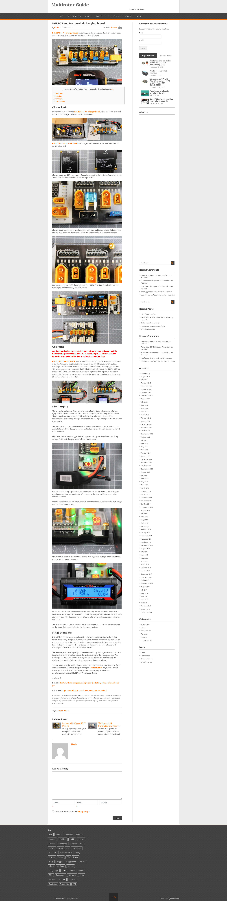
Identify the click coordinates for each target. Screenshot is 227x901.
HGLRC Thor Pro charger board (65, 33)
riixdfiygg (144, 292)
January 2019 (145, 533)
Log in (143, 652)
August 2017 (145, 587)
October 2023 (146, 373)
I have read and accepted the (72, 811)
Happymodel (71, 861)
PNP (50, 875)
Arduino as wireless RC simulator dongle (159, 92)
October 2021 (146, 431)
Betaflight (69, 835)
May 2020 (144, 482)
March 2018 (145, 564)
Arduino (59, 835)
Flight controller (66, 852)
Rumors (128, 16)
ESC (67, 848)
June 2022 (144, 405)
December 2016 (146, 612)
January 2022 (145, 421)
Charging (58, 96)
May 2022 (144, 408)
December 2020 (146, 459)
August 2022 (145, 399)
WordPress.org (146, 662)
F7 (50, 852)
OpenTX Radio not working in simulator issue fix (161, 100)
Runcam (62, 879)
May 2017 (144, 596)
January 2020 (145, 494)
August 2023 (145, 376)
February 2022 (146, 418)
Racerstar (72, 875)
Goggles (60, 861)
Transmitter (64, 884)
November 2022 (146, 389)
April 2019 (144, 523)
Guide (143, 628)
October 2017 (146, 580)
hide (112, 89)
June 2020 (144, 478)
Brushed (52, 839)
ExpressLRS (76, 848)
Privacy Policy (83, 811)
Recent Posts (166, 56)
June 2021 (144, 443)
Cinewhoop (63, 843)
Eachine (52, 848)
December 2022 (146, 386)
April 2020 (144, 485)
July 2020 (144, 475)
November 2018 (146, 539)
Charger (60, 710)
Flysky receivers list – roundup (159, 72)
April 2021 (144, 450)
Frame (75, 857)
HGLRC (67, 710)
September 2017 (147, 584)
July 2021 (144, 440)
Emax (60, 848)
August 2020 (145, 472)
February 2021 (146, 453)
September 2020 (147, 469)
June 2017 (144, 593)
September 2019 (147, 507)
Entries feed (145, 656)
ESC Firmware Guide (148, 314)
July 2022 (144, 402)
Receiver (52, 879)
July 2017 (144, 590)
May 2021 (144, 447)
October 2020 (146, 466)
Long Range (53, 870)
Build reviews (114, 16)
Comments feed (147, 659)
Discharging (58, 99)
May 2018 (144, 558)
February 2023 (146, 383)
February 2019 (146, 529)
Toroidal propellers (148, 329)
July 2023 (144, 380)
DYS (81, 843)
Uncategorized (146, 640)
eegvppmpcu (146, 295)
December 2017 (146, 574)
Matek (64, 870)
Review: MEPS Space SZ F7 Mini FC (153, 326)
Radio (81, 875)
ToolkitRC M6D (96, 668)
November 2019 (146, 501)
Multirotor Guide (70, 5)
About (139, 16)
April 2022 (144, 412)
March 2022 (145, 415)
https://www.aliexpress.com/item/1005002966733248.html (84, 690)
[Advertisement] (157, 151)
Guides (88, 16)
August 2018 (145, 548)
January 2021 (145, 456)
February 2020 (146, 491)
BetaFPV (79, 835)
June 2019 (144, 517)
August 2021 (145, 437)
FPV (68, 857)
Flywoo (52, 857)
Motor (72, 870)
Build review (145, 624)
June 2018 (144, 555)
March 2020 (145, 488)
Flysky (77, 852)
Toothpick (53, 884)
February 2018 (146, 568)
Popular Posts (148, 56)
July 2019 (144, 513)
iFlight (51, 866)
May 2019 (144, 520)
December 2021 (146, 424)
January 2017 (145, 609)
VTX (74, 884)
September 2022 (147, 396)
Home (60, 16)
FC (55, 852)
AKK (50, 835)
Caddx (72, 839)
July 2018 (144, 552)
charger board (71, 143)
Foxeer (60, 857)
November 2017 (146, 577)
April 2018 (144, 561)
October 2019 (146, 504)
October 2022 (146, 392)
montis (56, 28)
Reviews (99, 16)
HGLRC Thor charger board (63, 361)
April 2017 (144, 599)
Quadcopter (60, 875)
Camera (81, 839)
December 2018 (146, 536)
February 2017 (146, 606)
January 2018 (145, 571)
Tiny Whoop (73, 879)
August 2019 (145, 510)
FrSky (51, 861)
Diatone (74, 843)
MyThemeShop (173, 899)
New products (74, 16)
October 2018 (146, 542)
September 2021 (147, 434)
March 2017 (145, 603)
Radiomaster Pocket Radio (150, 323)
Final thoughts (59, 101)
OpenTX (82, 870)
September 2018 (147, 545)
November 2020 (146, 462)
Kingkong (60, 866)
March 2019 (145, 526)
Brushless (62, 839)
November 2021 (146, 427)
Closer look (58, 93)
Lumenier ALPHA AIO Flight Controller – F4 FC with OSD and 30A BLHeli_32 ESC (160, 82)
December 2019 (146, 498)
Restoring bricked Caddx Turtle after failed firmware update (160, 63)
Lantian (70, 866)
